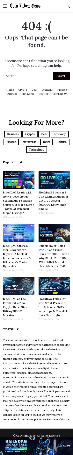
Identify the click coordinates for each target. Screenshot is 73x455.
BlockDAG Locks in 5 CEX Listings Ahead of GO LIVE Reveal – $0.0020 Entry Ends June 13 (53, 201)
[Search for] (68, 7)
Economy (47, 89)
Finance (62, 89)
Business (12, 93)
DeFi (34, 89)
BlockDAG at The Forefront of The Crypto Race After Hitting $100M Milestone (15, 307)
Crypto (22, 89)
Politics (43, 93)
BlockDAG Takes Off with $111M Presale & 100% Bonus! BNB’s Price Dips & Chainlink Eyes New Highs (53, 307)
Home (10, 89)
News (46, 142)
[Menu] (5, 7)
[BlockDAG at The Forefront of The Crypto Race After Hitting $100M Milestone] (18, 286)
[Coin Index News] (25, 6)
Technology (59, 93)
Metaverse (27, 93)
